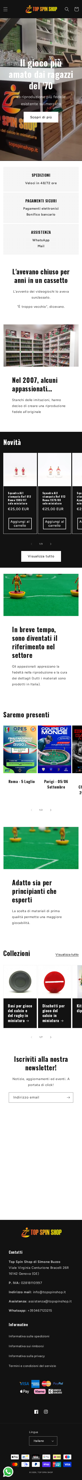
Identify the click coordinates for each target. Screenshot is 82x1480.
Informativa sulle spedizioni (29, 1336)
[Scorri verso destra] (51, 544)
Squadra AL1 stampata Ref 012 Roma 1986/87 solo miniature (19, 498)
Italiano (39, 1440)
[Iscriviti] (68, 1097)
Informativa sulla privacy (27, 1356)
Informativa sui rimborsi (26, 1346)
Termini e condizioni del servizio (32, 1366)
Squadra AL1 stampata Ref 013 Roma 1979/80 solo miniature (54, 498)
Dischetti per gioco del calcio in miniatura (53, 1013)
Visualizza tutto (41, 556)
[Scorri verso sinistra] (31, 544)
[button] (5, 9)
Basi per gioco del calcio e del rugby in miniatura (20, 1013)
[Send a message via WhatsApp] (8, 1472)
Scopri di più (41, 117)
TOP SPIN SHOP (45, 1472)
